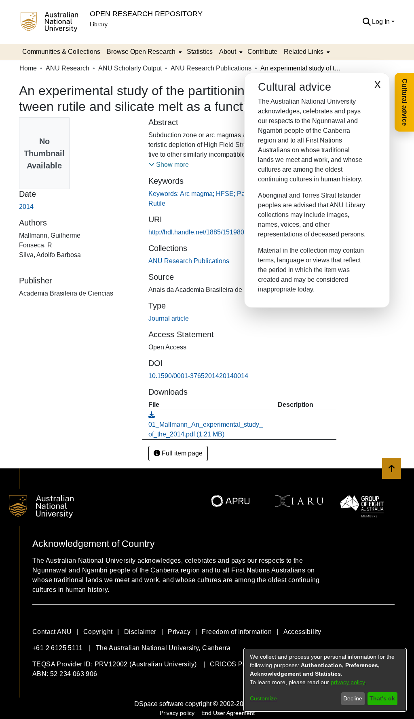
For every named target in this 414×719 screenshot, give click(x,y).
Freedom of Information (237, 631)
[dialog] (325, 680)
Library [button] (99, 24)
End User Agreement (228, 713)
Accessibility (302, 631)
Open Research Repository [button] (146, 13)
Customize (263, 698)
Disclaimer (140, 631)
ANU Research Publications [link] (211, 68)
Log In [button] (381, 21)
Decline (352, 698)
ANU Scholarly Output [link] (130, 68)
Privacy (179, 631)
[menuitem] (144, 52)
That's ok (382, 698)
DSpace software (159, 703)
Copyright (98, 631)
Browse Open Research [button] (141, 51)
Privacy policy (177, 713)
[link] (188, 260)
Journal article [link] (168, 318)
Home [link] (28, 68)
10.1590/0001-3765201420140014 (198, 375)
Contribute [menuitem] (262, 51)
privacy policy (348, 682)
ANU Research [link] (67, 68)
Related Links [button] (303, 51)
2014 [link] (26, 206)
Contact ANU (52, 631)
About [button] (227, 51)
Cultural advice (404, 102)
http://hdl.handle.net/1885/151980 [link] (196, 232)
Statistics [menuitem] (200, 51)
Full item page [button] (181, 453)
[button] (366, 22)
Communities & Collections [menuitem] (61, 51)
